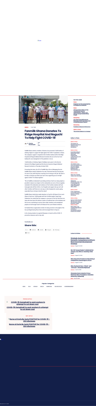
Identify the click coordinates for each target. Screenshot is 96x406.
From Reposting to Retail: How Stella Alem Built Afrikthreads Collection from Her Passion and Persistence (76, 155)
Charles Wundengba (32, 144)
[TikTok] (92, 403)
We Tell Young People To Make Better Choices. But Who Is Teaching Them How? (82, 251)
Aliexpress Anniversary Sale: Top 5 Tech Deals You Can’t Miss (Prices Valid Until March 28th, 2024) (76, 183)
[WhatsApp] (57, 143)
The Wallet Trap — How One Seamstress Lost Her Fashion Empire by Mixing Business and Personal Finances (76, 166)
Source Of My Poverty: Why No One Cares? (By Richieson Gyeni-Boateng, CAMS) (76, 201)
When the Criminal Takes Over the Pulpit (76, 175)
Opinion (73, 246)
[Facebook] (89, 76)
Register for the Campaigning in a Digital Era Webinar (82, 104)
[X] (47, 143)
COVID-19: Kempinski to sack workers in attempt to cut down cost (27, 308)
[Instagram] (90, 76)
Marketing (76, 117)
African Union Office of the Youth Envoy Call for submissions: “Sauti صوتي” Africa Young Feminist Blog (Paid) (81, 112)
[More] (62, 143)
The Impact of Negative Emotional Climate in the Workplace (76, 145)
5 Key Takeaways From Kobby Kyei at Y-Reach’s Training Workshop (76, 193)
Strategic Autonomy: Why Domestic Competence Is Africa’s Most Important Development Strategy (83, 241)
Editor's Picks (77, 129)
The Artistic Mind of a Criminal (82, 131)
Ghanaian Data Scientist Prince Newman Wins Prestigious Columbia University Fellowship (82, 274)
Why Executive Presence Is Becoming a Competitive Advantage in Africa (83, 259)
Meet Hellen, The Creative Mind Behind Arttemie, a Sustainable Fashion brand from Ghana (76, 209)
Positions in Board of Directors (82, 127)
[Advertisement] (81, 221)
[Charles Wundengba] (26, 144)
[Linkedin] (92, 76)
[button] (83, 75)
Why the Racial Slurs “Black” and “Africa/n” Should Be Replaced (81, 266)
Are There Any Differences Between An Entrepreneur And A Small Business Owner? (82, 121)
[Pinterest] (52, 143)
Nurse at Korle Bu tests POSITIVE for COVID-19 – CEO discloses (29, 325)
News (26, 127)
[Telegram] (94, 76)
